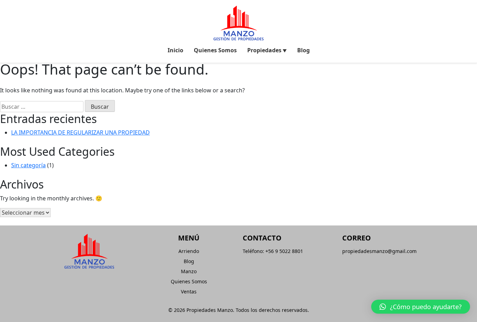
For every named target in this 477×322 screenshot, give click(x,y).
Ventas (189, 291)
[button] (420, 307)
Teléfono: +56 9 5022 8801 (273, 251)
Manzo (189, 271)
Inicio (175, 50)
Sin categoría (28, 165)
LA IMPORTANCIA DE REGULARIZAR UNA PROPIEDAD (80, 132)
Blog (303, 50)
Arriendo (188, 251)
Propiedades (264, 50)
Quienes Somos (215, 50)
